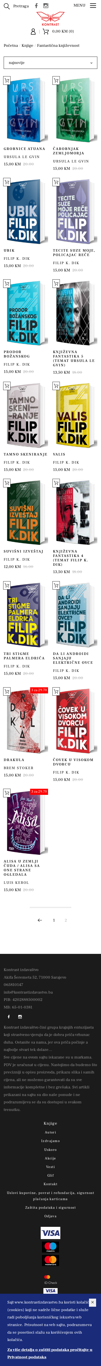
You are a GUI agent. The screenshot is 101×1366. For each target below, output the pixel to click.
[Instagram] (47, 5)
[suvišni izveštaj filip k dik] (26, 512)
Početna (11, 45)
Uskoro (50, 1150)
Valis (59, 454)
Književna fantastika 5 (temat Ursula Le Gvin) (74, 359)
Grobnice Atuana (24, 149)
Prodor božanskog (17, 354)
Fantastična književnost (58, 45)
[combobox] (50, 63)
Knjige (27, 45)
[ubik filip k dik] (26, 211)
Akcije (50, 1158)
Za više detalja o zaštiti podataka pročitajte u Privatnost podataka (49, 1353)
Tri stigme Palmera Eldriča (24, 656)
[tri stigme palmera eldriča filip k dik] (26, 614)
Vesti (50, 1167)
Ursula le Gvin (22, 157)
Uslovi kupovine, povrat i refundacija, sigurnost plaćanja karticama (50, 1196)
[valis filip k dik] (75, 415)
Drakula (14, 760)
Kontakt (50, 1184)
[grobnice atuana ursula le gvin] (26, 109)
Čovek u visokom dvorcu (73, 762)
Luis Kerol (16, 882)
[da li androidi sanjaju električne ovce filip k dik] (75, 614)
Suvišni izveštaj (23, 551)
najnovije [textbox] (17, 62)
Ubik (9, 250)
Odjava (50, 1216)
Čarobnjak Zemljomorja (68, 151)
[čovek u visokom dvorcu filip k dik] (75, 720)
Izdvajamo (50, 1141)
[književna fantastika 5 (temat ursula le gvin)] (75, 312)
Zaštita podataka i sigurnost (50, 1208)
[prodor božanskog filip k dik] (26, 312)
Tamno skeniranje (26, 454)
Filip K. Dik (17, 258)
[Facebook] (37, 5)
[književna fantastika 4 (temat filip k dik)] (75, 512)
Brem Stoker (19, 768)
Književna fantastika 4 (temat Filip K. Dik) (70, 558)
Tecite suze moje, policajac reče (74, 252)
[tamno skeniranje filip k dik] (26, 415)
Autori (50, 1132)
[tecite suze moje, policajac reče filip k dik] (75, 211)
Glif (50, 1175)
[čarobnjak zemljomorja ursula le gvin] (75, 109)
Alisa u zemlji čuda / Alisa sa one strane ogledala (22, 868)
